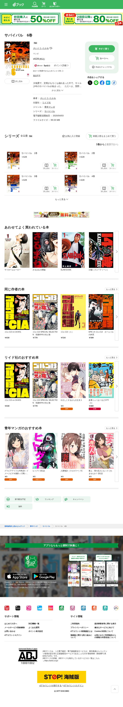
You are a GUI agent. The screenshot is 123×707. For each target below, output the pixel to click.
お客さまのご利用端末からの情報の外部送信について (105, 636)
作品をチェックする (104, 67)
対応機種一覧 (33, 624)
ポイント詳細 (60, 65)
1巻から (100, 144)
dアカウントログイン (13, 635)
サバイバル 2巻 (87, 153)
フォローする (51, 48)
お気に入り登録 (72, 136)
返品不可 (36, 76)
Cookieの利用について (103, 631)
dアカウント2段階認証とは (81, 631)
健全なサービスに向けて (104, 627)
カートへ (104, 58)
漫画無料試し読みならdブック (14, 526)
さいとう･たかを (41, 48)
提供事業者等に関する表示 (105, 624)
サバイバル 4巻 (87, 176)
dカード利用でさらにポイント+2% (47, 71)
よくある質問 (33, 627)
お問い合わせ (9, 631)
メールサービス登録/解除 (14, 627)
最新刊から (112, 144)
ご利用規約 (75, 624)
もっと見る (110, 289)
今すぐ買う (104, 49)
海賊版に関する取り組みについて (81, 636)
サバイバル (49, 111)
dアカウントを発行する (50, 685)
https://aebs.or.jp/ (51, 661)
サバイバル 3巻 (29, 176)
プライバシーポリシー (79, 627)
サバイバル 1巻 (29, 153)
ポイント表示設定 (35, 631)
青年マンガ (49, 107)
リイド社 (46, 102)
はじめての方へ (10, 624)
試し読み (18, 81)
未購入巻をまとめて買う (104, 136)
